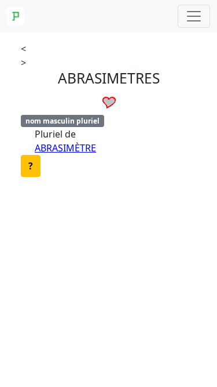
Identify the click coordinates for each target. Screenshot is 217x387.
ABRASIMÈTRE (65, 148)
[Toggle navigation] (194, 16)
